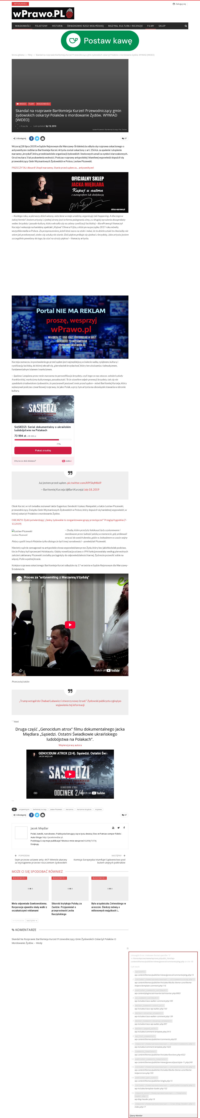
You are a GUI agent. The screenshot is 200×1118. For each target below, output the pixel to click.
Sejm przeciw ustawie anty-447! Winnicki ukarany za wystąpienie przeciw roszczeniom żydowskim (41, 861)
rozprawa (98, 809)
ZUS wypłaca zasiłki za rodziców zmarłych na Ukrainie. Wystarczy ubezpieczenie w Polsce (88, 3)
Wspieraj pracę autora (70, 745)
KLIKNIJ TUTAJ (90, 840)
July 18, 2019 (91, 489)
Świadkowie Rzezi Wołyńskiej (85, 25)
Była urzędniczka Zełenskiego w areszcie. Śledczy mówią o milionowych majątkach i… (108, 907)
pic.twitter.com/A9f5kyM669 (84, 482)
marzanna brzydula (84, 809)
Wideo (22, 104)
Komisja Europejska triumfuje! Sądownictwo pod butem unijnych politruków (99, 861)
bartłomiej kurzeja (39, 809)
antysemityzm (24, 809)
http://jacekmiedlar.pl (52, 837)
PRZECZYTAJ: (53, 167)
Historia (57, 25)
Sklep (162, 25)
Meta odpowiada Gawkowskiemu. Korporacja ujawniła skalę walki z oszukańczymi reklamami (29, 907)
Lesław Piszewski (56, 809)
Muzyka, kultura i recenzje (125, 25)
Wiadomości (22, 25)
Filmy (150, 25)
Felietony (41, 25)
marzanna (69, 809)
